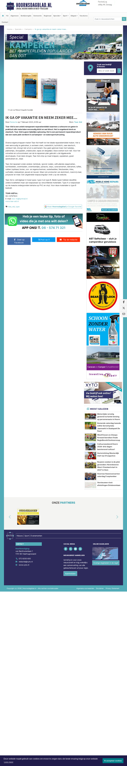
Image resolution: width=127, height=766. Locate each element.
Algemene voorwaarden (85, 588)
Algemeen (15, 16)
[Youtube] (75, 549)
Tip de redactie (70, 239)
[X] (70, 549)
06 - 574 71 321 (53, 228)
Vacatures (84, 16)
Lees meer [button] (8, 762)
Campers (28, 29)
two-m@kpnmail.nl (19, 199)
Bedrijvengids (26, 16)
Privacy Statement (112, 588)
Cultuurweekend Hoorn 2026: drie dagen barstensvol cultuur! (107, 446)
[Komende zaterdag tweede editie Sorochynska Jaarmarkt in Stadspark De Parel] (90, 425)
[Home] (2, 16)
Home (9, 29)
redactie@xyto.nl (26, 562)
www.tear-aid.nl (12, 201)
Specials (18, 29)
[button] (7, 517)
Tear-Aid (78, 122)
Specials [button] (56, 16)
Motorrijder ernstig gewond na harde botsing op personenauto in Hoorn (108, 416)
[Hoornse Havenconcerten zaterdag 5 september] (90, 476)
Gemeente (37, 16)
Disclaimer (100, 588)
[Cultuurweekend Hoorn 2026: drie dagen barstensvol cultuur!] (90, 446)
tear (9, 207)
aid (13, 207)
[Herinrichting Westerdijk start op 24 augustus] (90, 455)
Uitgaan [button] (73, 16)
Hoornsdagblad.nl (34, 5)
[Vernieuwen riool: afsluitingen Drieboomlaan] (90, 485)
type (17, 207)
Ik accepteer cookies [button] (113, 761)
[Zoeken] (124, 19)
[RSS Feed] (80, 549)
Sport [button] (65, 16)
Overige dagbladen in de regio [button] (105, 563)
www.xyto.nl (24, 565)
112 (7, 16)
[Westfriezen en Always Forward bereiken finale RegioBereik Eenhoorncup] (90, 437)
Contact (5, 22)
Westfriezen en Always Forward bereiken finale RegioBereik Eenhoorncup (108, 437)
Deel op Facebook (19, 241)
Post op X (45, 239)
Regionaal (47, 16)
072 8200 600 (25, 558)
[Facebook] (66, 549)
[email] (124, 314)
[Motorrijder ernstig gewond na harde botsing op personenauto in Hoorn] (90, 416)
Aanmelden (70, 573)
